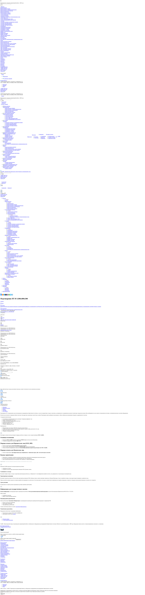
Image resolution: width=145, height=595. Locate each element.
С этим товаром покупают (8, 520)
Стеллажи (9, 222)
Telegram (4, 85)
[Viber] (7, 294)
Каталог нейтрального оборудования (7, 540)
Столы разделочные (4, 544)
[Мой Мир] (4, 294)
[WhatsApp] (9, 294)
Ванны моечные (10, 203)
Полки (8, 252)
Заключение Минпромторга (21, 506)
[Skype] (10, 294)
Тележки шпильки (4, 554)
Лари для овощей (10, 263)
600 (10, 319)
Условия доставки (3, 566)
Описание (5, 407)
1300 (1, 319)
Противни (2, 555)
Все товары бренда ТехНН (5, 526)
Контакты (7, 288)
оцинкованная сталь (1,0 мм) (5, 330)
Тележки (76, 306)
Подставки (9, 247)
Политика (2, 569)
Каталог (6, 200)
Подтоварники (3, 546)
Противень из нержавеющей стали (84, 306)
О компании (2, 556)
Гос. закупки (5, 411)
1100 (3, 317)
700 (12, 319)
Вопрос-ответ (3, 574)
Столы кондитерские (14, 215)
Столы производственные (12, 211)
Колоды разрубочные (70, 306)
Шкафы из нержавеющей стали (13, 237)
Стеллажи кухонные (4, 545)
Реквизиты (2, 568)
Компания (7, 281)
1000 (1, 317)
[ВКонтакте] (1, 294)
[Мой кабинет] (0, 180)
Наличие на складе (6, 408)
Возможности (3, 570)
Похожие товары (6, 519)
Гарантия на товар (4, 567)
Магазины (2, 564)
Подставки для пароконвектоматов (7, 547)
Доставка (4, 410)
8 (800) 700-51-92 (4, 88)
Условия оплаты (3, 565)
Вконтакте (5, 84)
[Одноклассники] (2, 294)
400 (7, 319)
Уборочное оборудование (12, 243)
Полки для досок (3, 548)
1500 (6, 319)
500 (9, 319)
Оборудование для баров (12, 276)
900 (15, 319)
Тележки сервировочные (5, 553)
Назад (7, 199)
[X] (6, 294)
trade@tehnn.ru (4, 80)
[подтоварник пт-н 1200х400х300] (7, 311)
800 (13, 319)
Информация (2, 562)
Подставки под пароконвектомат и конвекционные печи (11, 309)
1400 (3, 319)
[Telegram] (12, 294)
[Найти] (1, 5)
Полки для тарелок (4, 549)
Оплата (4, 409)
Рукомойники (10, 230)
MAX (4, 86)
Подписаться (18, 539)
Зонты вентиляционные (12, 259)
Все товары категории (4, 525)
